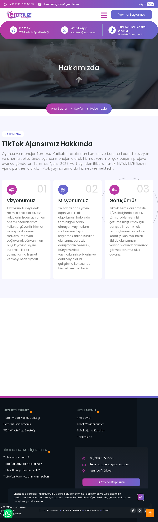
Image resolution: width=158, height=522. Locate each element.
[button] (104, 15)
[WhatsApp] (64, 30)
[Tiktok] (132, 510)
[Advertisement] (79, 326)
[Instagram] (139, 510)
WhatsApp (79, 28)
